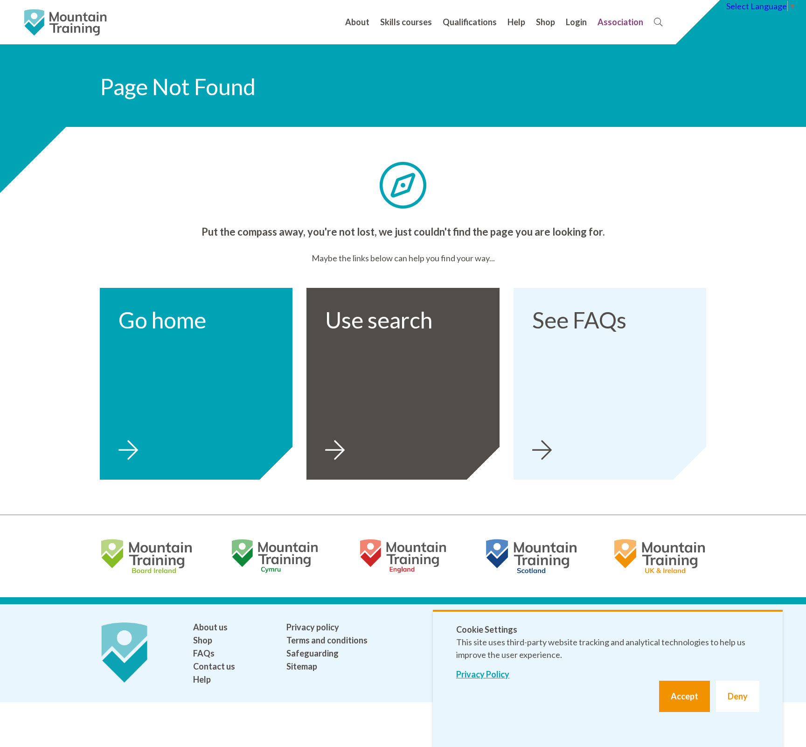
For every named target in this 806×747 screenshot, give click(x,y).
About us (210, 627)
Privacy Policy (482, 674)
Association (620, 22)
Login (576, 22)
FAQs (204, 653)
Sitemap (301, 666)
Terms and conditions (327, 640)
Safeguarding (312, 653)
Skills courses (406, 22)
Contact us (214, 666)
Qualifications (470, 22)
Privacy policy (312, 627)
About (357, 22)
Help (516, 22)
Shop (545, 22)
